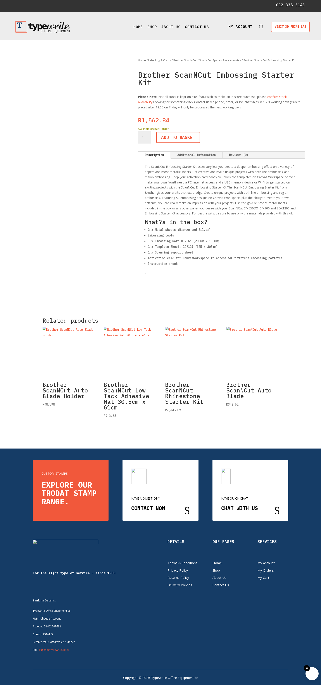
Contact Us (197, 27)
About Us (171, 27)
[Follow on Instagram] (26, 5)
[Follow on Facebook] (19, 5)
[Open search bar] (261, 27)
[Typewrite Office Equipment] (42, 26)
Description (154, 155)
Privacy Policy (177, 570)
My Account (266, 563)
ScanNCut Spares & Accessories (220, 60)
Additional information (196, 155)
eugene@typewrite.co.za (54, 650)
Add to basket (178, 137)
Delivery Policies (179, 585)
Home (138, 27)
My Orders (265, 570)
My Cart (263, 577)
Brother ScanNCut (185, 60)
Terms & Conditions (182, 563)
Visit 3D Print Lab (290, 27)
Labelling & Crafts (159, 60)
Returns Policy (178, 577)
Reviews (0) (238, 155)
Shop (152, 27)
